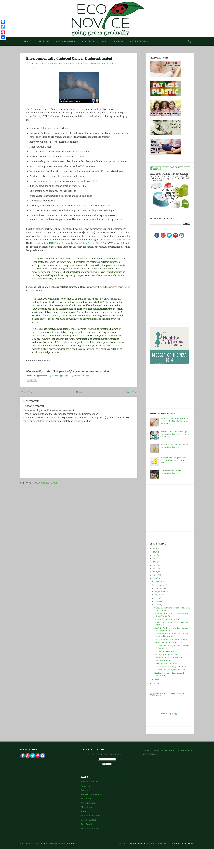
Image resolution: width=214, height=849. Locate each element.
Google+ (65, 376)
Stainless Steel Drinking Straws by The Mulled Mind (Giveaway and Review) (174, 421)
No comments (108, 63)
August (158, 595)
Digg (87, 376)
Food (103, 41)
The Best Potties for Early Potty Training (170, 168)
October (159, 588)
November (160, 585)
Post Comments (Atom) (46, 482)
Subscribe (86, 786)
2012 (155, 572)
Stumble (77, 376)
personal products (82, 63)
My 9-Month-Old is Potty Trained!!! (170, 666)
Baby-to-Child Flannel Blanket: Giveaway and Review (174, 446)
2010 (155, 578)
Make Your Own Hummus (165, 663)
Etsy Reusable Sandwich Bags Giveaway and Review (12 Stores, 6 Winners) (174, 434)
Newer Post (27, 392)
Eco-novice (46, 843)
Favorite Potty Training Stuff (167, 619)
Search (84, 790)
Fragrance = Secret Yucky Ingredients (171, 639)
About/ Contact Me (90, 781)
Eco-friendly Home (90, 815)
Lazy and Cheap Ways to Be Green (169, 670)
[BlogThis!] (31, 380)
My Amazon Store (89, 828)
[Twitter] (169, 237)
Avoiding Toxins (65, 41)
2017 (155, 555)
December (160, 581)
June (157, 601)
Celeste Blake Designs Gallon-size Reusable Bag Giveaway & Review (173, 460)
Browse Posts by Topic (92, 794)
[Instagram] (181, 237)
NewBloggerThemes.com (180, 843)
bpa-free (53, 63)
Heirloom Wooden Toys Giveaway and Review (170, 472)
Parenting (43, 41)
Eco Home (118, 41)
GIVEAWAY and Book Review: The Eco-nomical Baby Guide (171, 635)
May (157, 605)
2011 (155, 575)
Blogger (175, 714)
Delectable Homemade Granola (169, 642)
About (27, 41)
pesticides (95, 63)
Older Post (131, 392)
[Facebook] (156, 237)
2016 (155, 558)
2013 (155, 568)
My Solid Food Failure (164, 651)
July (157, 598)
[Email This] (28, 380)
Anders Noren (137, 843)
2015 (155, 562)
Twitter (54, 376)
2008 (155, 683)
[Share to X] (33, 380)
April (157, 679)
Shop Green (88, 41)
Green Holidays (139, 41)
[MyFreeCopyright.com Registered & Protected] (170, 695)
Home (79, 392)
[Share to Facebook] (35, 380)
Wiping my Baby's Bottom (165, 654)
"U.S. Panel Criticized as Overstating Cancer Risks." (76, 243)
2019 (155, 548)
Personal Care (68, 63)
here (48, 360)
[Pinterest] (175, 237)
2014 (155, 565)
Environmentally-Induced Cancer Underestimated (69, 58)
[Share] (2, 37)
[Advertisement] (165, 261)
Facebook (43, 376)
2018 (155, 552)
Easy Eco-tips (87, 824)
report (82, 109)
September (160, 591)
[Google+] (163, 237)
